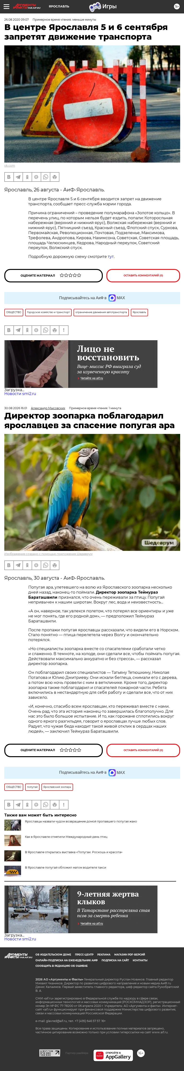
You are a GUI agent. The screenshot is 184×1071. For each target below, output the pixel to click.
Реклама (103, 954)
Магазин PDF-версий (129, 954)
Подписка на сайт (115, 960)
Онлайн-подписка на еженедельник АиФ (66, 960)
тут (111, 256)
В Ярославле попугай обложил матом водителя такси (65, 867)
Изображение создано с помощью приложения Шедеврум (48, 554)
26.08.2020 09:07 (16, 19)
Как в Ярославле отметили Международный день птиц (66, 837)
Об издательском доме (53, 954)
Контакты (140, 960)
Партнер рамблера (76, 1053)
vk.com (9, 165)
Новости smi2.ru (20, 393)
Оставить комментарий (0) (143, 275)
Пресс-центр (84, 954)
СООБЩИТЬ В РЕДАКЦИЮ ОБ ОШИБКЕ (61, 966)
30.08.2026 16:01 (15, 408)
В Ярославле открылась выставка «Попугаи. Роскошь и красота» (73, 852)
